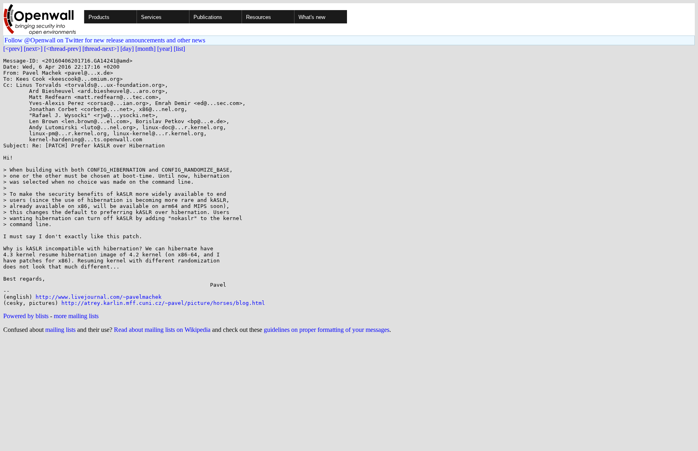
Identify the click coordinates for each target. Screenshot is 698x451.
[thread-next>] (100, 48)
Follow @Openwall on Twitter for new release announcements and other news (104, 40)
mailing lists (60, 329)
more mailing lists (76, 316)
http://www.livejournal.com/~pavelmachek (99, 297)
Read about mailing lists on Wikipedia (162, 329)
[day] (127, 48)
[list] (179, 48)
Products (98, 17)
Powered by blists (25, 316)
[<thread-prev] (62, 48)
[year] (164, 48)
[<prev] (12, 48)
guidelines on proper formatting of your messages (326, 329)
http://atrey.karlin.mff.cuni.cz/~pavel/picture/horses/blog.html (163, 303)
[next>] (33, 48)
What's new (312, 17)
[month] (145, 48)
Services (151, 17)
